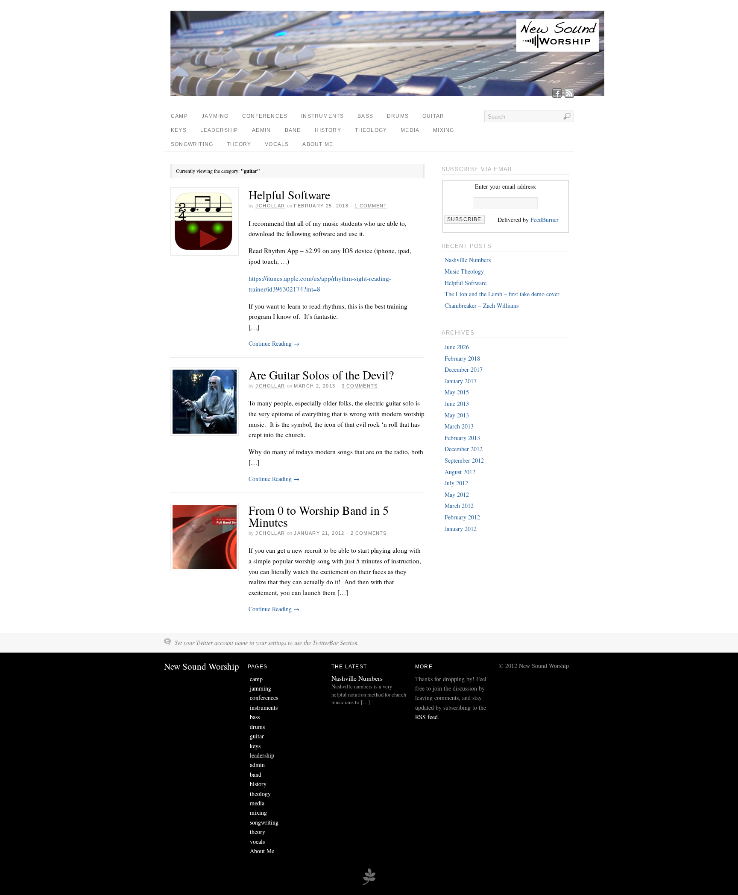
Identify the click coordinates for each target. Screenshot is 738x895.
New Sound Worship (201, 666)
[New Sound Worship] (389, 94)
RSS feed (426, 717)
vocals (277, 144)
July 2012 (456, 483)
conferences (264, 116)
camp (179, 116)
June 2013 (457, 403)
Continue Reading (274, 343)
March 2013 (459, 426)
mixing (443, 130)
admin (261, 130)
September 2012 (464, 460)
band (293, 130)
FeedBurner (544, 220)
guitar (433, 116)
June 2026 (457, 347)
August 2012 (460, 472)
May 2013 (457, 415)
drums (398, 116)
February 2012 (462, 517)
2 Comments (369, 533)
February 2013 (462, 438)
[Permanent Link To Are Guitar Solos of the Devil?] (204, 401)
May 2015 (457, 392)
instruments (322, 116)
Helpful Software (289, 195)
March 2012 (459, 505)
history (328, 130)
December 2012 (464, 449)
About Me (317, 144)
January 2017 (461, 381)
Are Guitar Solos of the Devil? (321, 375)
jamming (215, 116)
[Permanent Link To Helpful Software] (204, 221)
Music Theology (464, 271)
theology (371, 130)
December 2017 (464, 369)
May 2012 (457, 494)
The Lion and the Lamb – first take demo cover (502, 294)
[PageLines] (369, 883)
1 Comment (370, 205)
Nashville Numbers (468, 260)
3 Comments (360, 385)
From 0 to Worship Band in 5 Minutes (319, 516)
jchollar (270, 205)
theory (239, 144)
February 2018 (462, 358)
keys (179, 130)
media (410, 130)
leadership (219, 130)
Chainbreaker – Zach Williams (481, 305)
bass (365, 116)
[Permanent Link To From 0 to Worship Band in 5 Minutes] (204, 537)
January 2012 (461, 529)
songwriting (192, 144)
